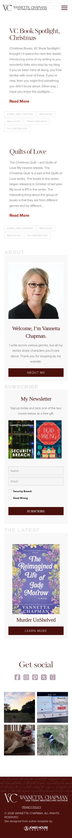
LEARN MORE (36, 630)
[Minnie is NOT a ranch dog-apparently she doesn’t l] (52, 740)
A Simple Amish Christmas (20, 114)
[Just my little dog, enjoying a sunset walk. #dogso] (19, 707)
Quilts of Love (27, 152)
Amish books (45, 114)
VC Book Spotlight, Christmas (34, 34)
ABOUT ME (36, 372)
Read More (19, 101)
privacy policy (31, 807)
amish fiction (14, 121)
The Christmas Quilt (17, 128)
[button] (64, 8)
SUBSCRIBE (36, 511)
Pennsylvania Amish (37, 121)
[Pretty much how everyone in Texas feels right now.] (19, 740)
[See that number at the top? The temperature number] (52, 707)
